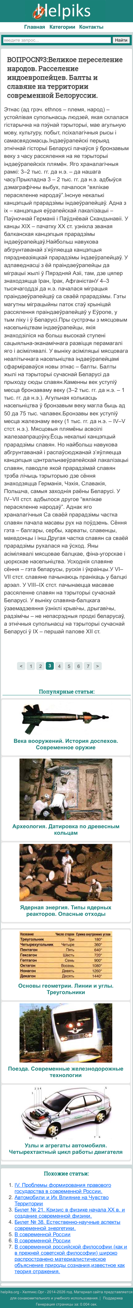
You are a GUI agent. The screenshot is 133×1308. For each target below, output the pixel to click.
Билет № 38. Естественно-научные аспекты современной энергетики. (67, 1225)
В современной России (43, 1234)
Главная (34, 27)
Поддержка (113, 1298)
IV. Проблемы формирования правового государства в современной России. (63, 1188)
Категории (62, 27)
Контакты (91, 27)
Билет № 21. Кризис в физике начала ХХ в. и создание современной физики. (70, 1213)
